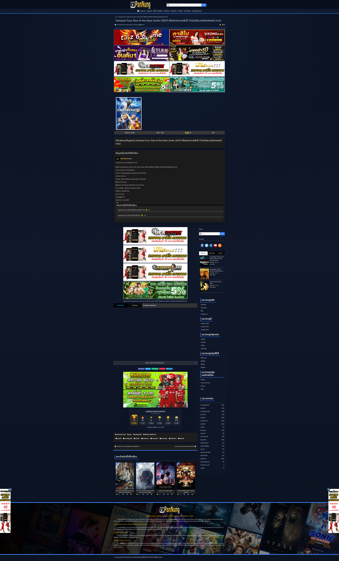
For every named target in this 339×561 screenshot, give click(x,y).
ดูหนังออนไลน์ (138, 434)
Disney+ (203, 386)
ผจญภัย (119, 438)
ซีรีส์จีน (202, 364)
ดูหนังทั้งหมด (197, 11)
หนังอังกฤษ (146, 438)
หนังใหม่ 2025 (204, 326)
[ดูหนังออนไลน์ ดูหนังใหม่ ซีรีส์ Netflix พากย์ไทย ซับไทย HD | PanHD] (140, 4)
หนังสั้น (202, 468)
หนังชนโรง (187, 11)
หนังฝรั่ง (173, 11)
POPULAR (212, 253)
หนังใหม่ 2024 (204, 329)
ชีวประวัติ (203, 414)
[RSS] (220, 245)
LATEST (220, 253)
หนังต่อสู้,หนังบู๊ (128, 438)
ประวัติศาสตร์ (204, 436)
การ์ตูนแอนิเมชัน (205, 411)
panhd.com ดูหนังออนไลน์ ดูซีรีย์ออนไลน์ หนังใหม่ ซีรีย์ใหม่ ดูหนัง (144, 557)
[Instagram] (211, 245)
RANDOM (203, 253)
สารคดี (202, 427)
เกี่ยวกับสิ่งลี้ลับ (204, 446)
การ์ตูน (180, 11)
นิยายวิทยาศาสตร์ (205, 452)
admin (143, 24)
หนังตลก (202, 417)
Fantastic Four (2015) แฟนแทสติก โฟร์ (129, 215)
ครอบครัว (203, 430)
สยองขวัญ (203, 439)
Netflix (159, 11)
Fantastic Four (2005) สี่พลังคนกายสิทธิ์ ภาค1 (131, 210)
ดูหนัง (130, 434)
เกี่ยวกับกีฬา (204, 455)
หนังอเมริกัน (155, 438)
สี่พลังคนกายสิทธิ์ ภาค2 (150, 434)
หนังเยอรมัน (164, 438)
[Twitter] (206, 245)
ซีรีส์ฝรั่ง (202, 361)
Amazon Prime (205, 383)
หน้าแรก (142, 11)
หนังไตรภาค (173, 438)
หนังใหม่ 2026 (204, 323)
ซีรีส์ (154, 11)
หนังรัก (202, 449)
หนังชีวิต (202, 424)
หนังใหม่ (149, 11)
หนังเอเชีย (203, 348)
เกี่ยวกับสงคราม (205, 462)
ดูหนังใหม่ (203, 304)
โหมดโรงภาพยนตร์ (149, 305)
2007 (133, 133)
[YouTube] (215, 245)
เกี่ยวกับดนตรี (204, 443)
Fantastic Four (121, 434)
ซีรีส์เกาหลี (203, 358)
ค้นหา (204, 5)
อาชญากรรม (204, 421)
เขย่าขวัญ (203, 458)
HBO (201, 389)
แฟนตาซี (181, 438)
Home (116, 17)
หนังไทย (166, 11)
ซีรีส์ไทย (202, 367)
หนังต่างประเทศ (204, 465)
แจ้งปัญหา (135, 305)
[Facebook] (202, 245)
